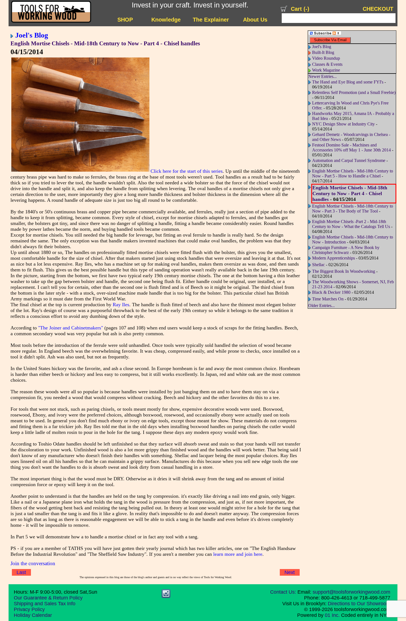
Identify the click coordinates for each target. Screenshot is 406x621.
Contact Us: (283, 592)
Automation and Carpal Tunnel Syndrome (348, 160)
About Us (255, 20)
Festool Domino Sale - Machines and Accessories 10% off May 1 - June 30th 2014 (351, 147)
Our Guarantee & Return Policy (48, 598)
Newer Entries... (322, 76)
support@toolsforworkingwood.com (351, 592)
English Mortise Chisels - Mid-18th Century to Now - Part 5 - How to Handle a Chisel (352, 173)
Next (289, 572)
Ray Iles (121, 304)
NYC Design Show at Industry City (343, 124)
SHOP (125, 20)
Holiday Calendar (33, 615)
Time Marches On (328, 299)
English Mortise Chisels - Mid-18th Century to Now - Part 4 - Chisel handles (105, 43)
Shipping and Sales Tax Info (44, 603)
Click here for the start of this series (187, 171)
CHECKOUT (378, 9)
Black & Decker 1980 (331, 292)
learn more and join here (237, 554)
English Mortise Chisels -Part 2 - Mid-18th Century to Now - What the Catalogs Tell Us (351, 224)
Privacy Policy (29, 609)
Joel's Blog (31, 35)
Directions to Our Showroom (359, 603)
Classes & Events (327, 64)
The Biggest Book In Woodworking (343, 271)
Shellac (318, 264)
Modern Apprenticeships (333, 258)
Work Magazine (326, 70)
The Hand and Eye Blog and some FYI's (347, 82)
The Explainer (211, 20)
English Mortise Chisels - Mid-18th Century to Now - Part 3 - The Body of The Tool (352, 208)
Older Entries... (321, 305)
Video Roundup (326, 58)
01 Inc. (332, 615)
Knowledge (166, 20)
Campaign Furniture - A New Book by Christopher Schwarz (345, 250)
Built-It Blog (323, 52)
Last (21, 572)
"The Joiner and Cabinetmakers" (70, 328)
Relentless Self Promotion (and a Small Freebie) (354, 92)
